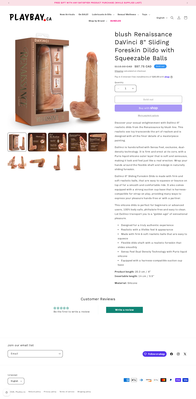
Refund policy (34, 392)
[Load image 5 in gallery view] (97, 142)
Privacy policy (50, 392)
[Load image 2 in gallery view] (37, 142)
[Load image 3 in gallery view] (57, 142)
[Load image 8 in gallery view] (57, 162)
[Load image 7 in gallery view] (37, 162)
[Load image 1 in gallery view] (17, 142)
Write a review (124, 309)
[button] (103, 14)
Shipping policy (84, 392)
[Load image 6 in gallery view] (17, 162)
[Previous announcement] (8, 3)
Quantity (119, 82)
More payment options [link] (148, 115)
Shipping (119, 71)
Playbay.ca (21, 392)
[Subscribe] (59, 353)
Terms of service (67, 392)
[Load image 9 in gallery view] (77, 162)
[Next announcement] (187, 3)
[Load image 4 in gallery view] (77, 142)
